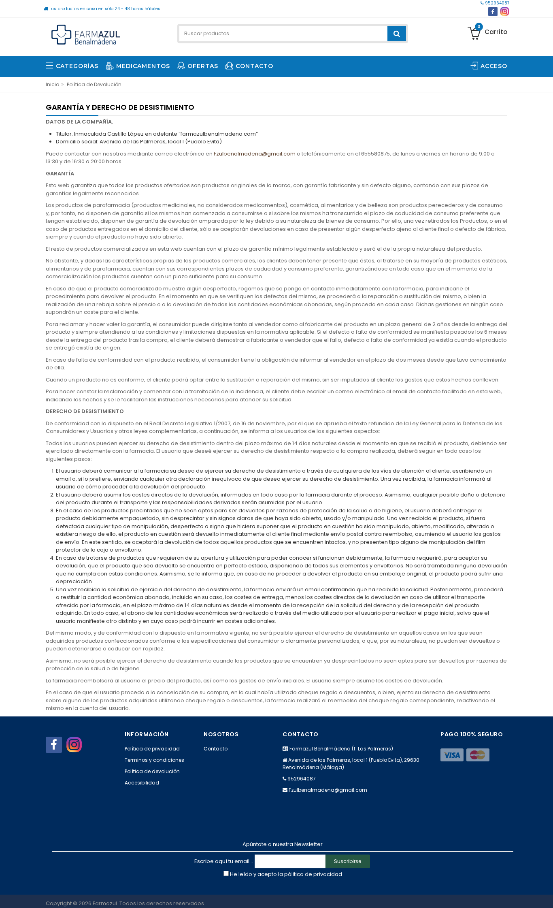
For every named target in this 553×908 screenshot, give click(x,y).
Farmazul (105, 903)
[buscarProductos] (396, 33)
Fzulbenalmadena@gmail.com (255, 154)
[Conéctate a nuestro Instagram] (504, 11)
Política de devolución (152, 771)
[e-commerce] (86, 33)
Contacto (216, 748)
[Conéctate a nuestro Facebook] (493, 11)
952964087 (496, 3)
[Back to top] (544, 893)
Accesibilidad (142, 782)
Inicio (52, 84)
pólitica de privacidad (313, 874)
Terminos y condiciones (154, 760)
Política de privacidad (152, 748)
